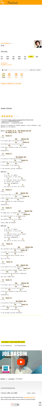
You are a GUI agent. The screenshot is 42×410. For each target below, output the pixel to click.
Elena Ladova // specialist (15, 120)
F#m (37, 56)
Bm (25, 58)
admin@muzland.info (29, 397)
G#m (7, 58)
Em (25, 56)
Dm (13, 56)
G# (19, 132)
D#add (10, 132)
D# (6, 132)
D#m (19, 56)
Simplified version (6, 64)
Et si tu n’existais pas (6, 345)
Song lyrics (4, 63)
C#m (7, 56)
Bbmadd (23, 131)
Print (22, 77)
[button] (21, 362)
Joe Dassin (5, 43)
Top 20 (16, 77)
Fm (6, 131)
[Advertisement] (21, 23)
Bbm (19, 58)
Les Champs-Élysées (20, 345)
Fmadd (10, 131)
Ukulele (9, 77)
